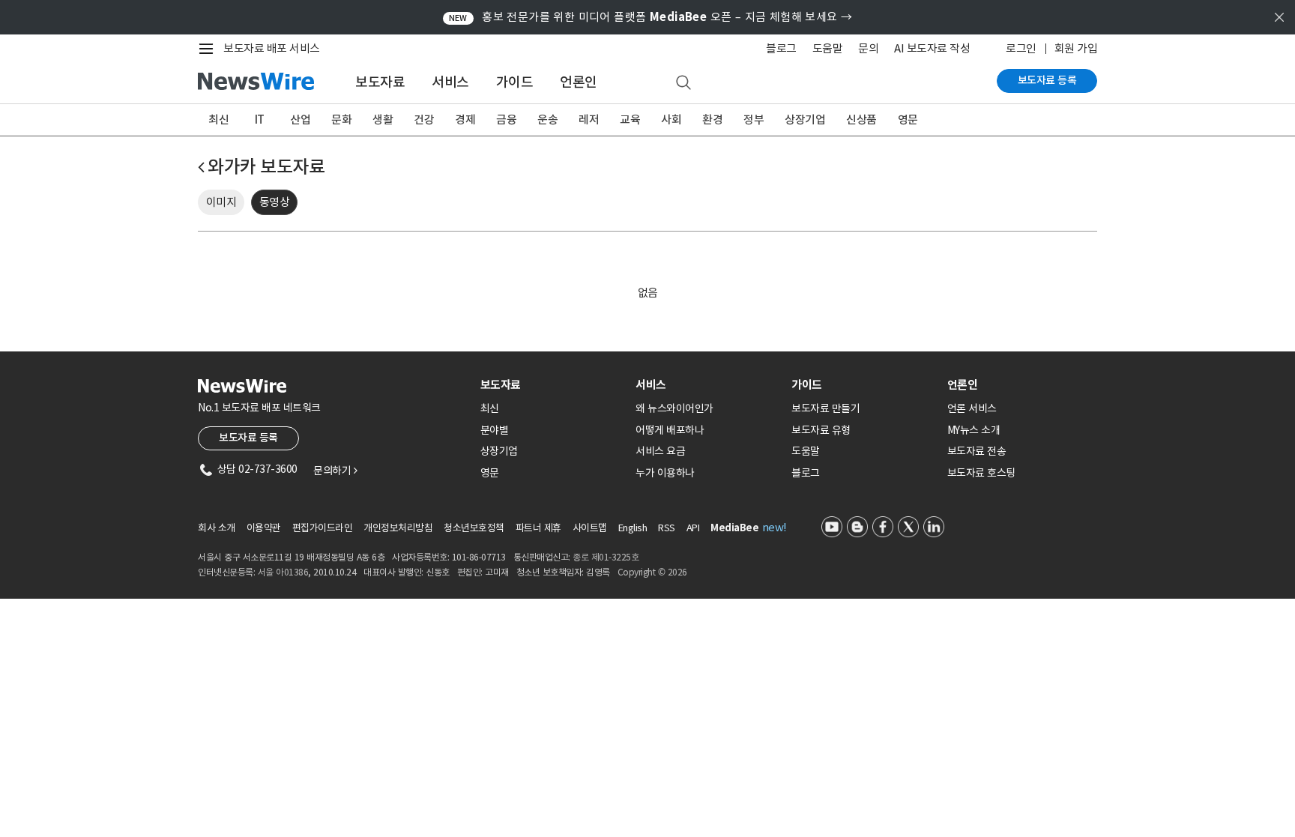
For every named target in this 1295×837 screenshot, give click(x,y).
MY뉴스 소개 (973, 430)
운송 (547, 119)
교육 (630, 119)
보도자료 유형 (821, 430)
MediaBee (734, 528)
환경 (712, 119)
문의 (868, 48)
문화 (341, 119)
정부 (753, 119)
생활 (382, 119)
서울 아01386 (283, 572)
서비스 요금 (660, 451)
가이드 (515, 82)
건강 (424, 119)
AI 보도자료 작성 (932, 48)
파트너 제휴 (538, 528)
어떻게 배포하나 (670, 430)
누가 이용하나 (665, 473)
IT (260, 119)
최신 (218, 119)
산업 (300, 119)
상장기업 (805, 119)
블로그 (781, 48)
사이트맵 (590, 528)
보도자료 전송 (976, 451)
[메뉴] (209, 48)
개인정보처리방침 (397, 528)
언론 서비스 (972, 408)
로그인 (1021, 48)
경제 (465, 119)
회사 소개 (216, 528)
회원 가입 (1076, 48)
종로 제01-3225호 (606, 557)
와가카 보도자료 (266, 166)
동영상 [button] (274, 202)
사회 (671, 119)
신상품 (861, 119)
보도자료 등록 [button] (248, 437)
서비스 (450, 82)
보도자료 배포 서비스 (271, 48)
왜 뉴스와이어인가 (674, 408)
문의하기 (335, 470)
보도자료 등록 (1047, 80)
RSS (666, 528)
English (633, 528)
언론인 (578, 82)
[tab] (552, 384)
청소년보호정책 (474, 528)
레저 (589, 119)
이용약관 (264, 528)
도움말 (827, 48)
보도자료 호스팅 (981, 473)
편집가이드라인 (322, 528)
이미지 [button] (221, 202)
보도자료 (380, 82)
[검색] (683, 83)
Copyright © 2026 (652, 572)
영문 (908, 119)
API (693, 528)
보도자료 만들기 (825, 408)
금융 (506, 119)
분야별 (494, 430)
